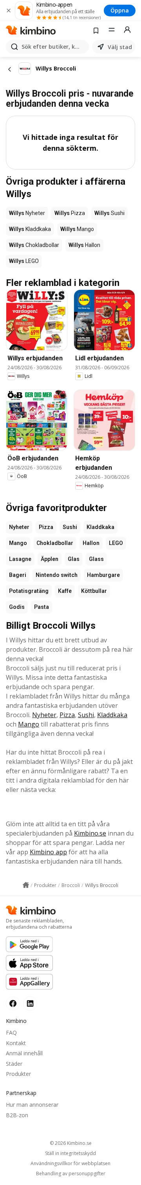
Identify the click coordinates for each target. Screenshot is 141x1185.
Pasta (41, 607)
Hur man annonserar (32, 1104)
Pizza (46, 527)
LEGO (116, 543)
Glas (74, 559)
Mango (18, 543)
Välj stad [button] (120, 47)
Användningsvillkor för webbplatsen (70, 1163)
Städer (14, 1063)
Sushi (70, 527)
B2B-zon (17, 1115)
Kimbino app (48, 852)
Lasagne (20, 559)
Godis (17, 607)
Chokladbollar (54, 543)
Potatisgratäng (29, 591)
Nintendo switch (57, 575)
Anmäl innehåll (24, 1053)
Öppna (119, 10)
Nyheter (19, 527)
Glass (96, 559)
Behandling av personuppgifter (70, 1174)
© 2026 (71, 1143)
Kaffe (65, 591)
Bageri (17, 575)
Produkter (18, 1073)
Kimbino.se (90, 833)
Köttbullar (94, 591)
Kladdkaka (100, 527)
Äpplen (49, 559)
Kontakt (16, 1043)
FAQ (11, 1032)
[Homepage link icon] (26, 885)
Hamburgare (103, 575)
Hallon (91, 543)
